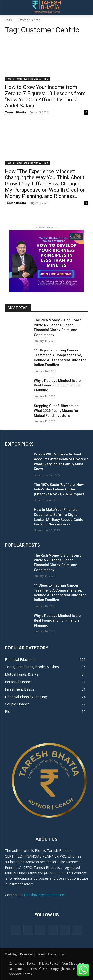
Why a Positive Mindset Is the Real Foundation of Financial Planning (57, 385)
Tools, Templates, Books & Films (27, 78)
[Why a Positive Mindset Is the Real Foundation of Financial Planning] (17, 387)
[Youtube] (77, 930)
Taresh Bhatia (15, 112)
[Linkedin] (40, 930)
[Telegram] (53, 930)
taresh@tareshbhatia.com (44, 894)
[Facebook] (16, 930)
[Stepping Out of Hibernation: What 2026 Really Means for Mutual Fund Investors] (17, 412)
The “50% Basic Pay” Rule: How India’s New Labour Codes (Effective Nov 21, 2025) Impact (59, 489)
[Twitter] (65, 930)
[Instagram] (28, 930)
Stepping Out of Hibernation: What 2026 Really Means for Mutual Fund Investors (57, 411)
